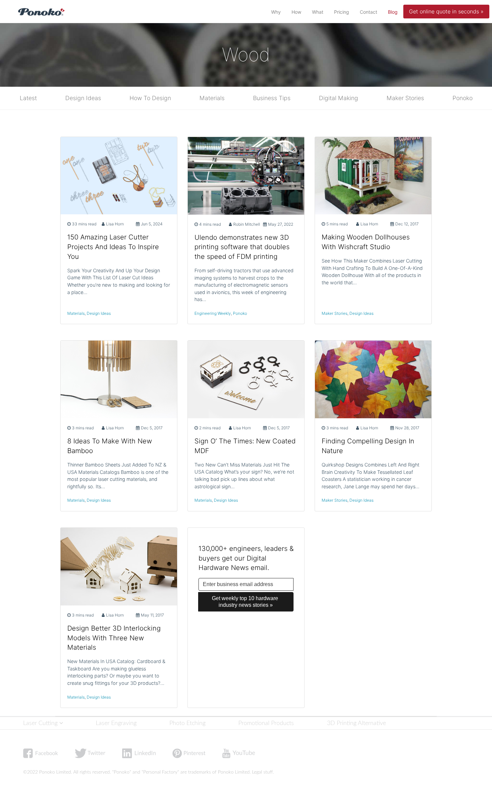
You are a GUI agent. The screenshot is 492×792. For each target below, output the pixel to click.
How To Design (150, 97)
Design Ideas (83, 97)
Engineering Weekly (212, 313)
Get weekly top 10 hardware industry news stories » (245, 601)
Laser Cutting (41, 723)
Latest (28, 97)
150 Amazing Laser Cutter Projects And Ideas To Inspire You (113, 247)
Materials (212, 97)
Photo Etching (187, 723)
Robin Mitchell (246, 224)
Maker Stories (405, 97)
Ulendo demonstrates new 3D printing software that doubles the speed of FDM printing (242, 247)
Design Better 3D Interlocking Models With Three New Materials (114, 638)
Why (276, 12)
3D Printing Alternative (356, 723)
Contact (368, 12)
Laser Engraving (116, 723)
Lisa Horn (115, 223)
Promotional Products (266, 723)
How (296, 12)
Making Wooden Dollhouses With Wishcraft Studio (366, 242)
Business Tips (272, 97)
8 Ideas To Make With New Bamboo (109, 446)
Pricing (341, 12)
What (317, 12)
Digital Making (338, 97)
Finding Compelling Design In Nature (368, 446)
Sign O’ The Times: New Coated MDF (245, 446)
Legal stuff (262, 772)
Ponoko (463, 97)
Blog (394, 12)
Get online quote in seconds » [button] (446, 11)
